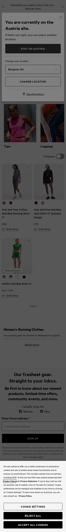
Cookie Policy (10, 481)
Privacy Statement (28, 481)
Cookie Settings (33, 506)
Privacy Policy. (25, 495)
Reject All (33, 515)
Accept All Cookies (33, 525)
